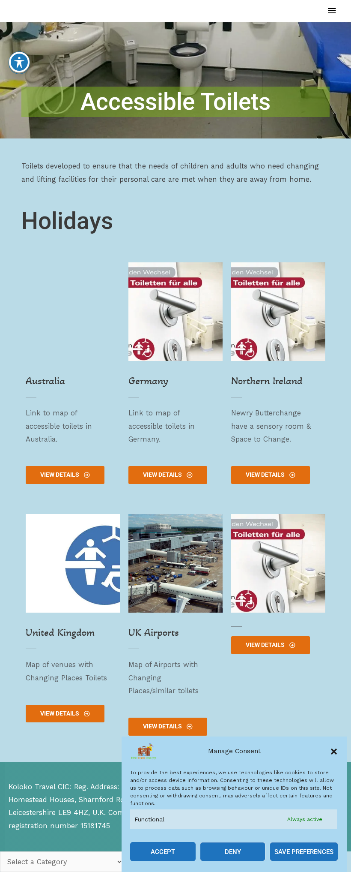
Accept (163, 852)
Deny (233, 852)
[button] (334, 751)
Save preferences (303, 852)
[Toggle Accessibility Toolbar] (19, 62)
